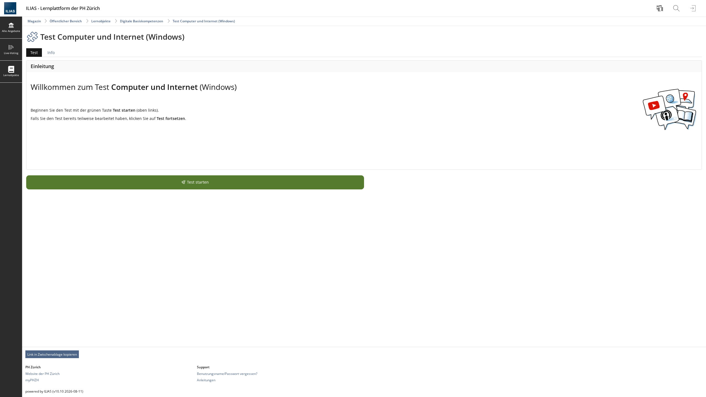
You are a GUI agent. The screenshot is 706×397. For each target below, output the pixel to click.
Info (51, 52)
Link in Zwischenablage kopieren (52, 354)
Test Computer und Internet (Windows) (204, 21)
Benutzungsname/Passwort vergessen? (227, 373)
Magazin (34, 21)
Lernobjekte (101, 21)
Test (32, 53)
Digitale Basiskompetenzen (141, 21)
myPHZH (32, 380)
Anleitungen (206, 380)
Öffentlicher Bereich (66, 21)
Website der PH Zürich (42, 373)
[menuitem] (660, 8)
